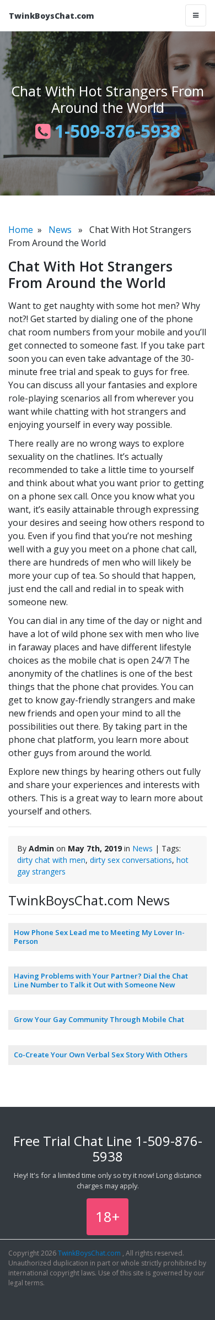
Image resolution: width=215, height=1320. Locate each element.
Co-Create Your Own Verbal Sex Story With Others (100, 1055)
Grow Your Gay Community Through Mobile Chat (99, 1019)
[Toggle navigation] (195, 15)
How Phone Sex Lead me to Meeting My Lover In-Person (99, 936)
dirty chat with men (51, 860)
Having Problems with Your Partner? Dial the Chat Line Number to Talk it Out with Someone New (101, 980)
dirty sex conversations (131, 860)
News (60, 230)
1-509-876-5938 (115, 131)
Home (20, 230)
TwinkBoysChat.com (51, 15)
